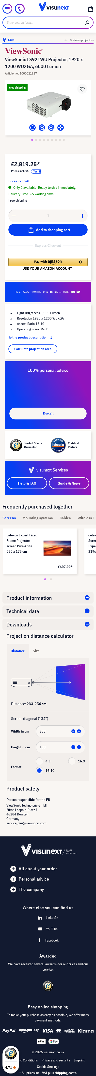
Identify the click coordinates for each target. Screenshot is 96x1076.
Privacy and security (56, 1060)
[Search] (87, 23)
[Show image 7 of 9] (56, 140)
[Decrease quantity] (13, 215)
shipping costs (65, 1073)
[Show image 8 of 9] (60, 140)
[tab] (9, 518)
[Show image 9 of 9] (64, 140)
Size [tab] (36, 650)
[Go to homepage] (48, 8)
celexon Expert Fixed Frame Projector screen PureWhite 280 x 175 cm (22, 543)
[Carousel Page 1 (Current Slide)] (45, 579)
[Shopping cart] (91, 8)
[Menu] (7, 9)
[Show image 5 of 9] (48, 140)
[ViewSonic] (48, 51)
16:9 (81, 761)
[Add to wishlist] (82, 89)
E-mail (48, 413)
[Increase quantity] (83, 215)
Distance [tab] (18, 650)
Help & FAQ (27, 483)
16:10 (50, 770)
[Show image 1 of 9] (32, 140)
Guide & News (69, 483)
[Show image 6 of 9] (52, 140)
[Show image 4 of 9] (44, 140)
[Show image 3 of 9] (40, 140)
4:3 (48, 761)
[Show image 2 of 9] (36, 140)
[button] (48, 264)
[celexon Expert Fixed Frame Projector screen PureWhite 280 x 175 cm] (57, 548)
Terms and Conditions (23, 1060)
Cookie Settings (48, 1066)
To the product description (28, 337)
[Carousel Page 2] (51, 579)
